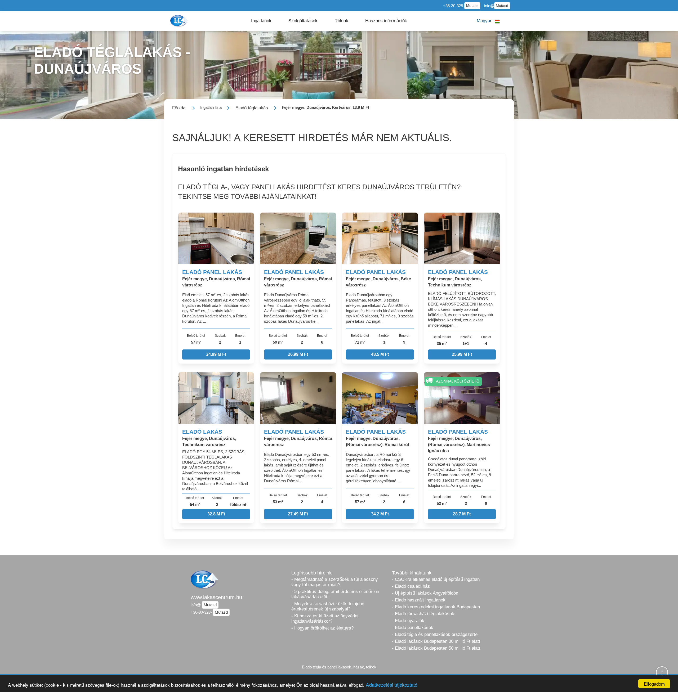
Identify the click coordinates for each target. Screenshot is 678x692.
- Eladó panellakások (412, 627)
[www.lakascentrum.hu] (179, 21)
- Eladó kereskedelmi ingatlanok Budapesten (436, 606)
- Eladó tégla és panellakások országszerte (435, 634)
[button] (261, 21)
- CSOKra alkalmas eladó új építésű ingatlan (436, 579)
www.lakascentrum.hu (216, 597)
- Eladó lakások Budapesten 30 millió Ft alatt (436, 641)
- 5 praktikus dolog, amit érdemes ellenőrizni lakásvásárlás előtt (335, 594)
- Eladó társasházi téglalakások (423, 613)
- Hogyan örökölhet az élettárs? (322, 628)
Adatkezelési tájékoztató (391, 684)
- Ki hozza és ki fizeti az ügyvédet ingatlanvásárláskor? (325, 618)
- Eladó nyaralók (408, 620)
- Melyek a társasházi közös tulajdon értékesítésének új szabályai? (327, 606)
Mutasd (472, 6)
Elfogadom (654, 683)
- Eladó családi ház (411, 586)
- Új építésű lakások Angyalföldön (425, 593)
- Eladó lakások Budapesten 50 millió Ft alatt (436, 648)
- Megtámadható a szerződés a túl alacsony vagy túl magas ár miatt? (334, 582)
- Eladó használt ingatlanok (418, 600)
